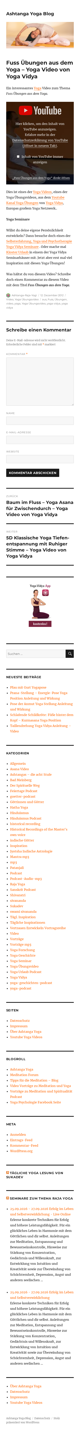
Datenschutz (20, 1021)
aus (44, 299)
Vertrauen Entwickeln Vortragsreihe (38, 928)
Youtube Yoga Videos (26, 1037)
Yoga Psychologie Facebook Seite (35, 1102)
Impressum (19, 1026)
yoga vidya (53, 303)
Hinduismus (19, 813)
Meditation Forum (24, 1075)
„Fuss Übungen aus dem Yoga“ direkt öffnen (41, 178)
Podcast (16, 873)
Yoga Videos (42, 192)
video (9, 303)
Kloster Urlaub (17, 252)
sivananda (18, 901)
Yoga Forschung (22, 950)
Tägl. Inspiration (23, 917)
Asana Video (19, 769)
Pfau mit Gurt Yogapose (28, 687)
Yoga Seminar (20, 961)
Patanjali (17, 868)
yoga (17, 303)
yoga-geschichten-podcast (31, 983)
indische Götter (22, 840)
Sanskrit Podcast (23, 890)
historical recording (25, 824)
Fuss (50, 299)
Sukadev (16, 906)
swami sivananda (23, 912)
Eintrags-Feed (21, 1140)
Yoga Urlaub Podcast (26, 972)
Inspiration (18, 846)
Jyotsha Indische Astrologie (31, 851)
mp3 (13, 862)
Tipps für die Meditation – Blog (34, 1080)
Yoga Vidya (54, 203)
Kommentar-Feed (24, 1145)
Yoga (37, 88)
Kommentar (17, 354)
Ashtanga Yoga (21, 1069)
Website (12, 451)
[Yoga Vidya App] (40, 605)
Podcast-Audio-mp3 (26, 879)
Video (10, 299)
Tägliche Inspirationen (27, 922)
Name (10, 413)
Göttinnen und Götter (27, 802)
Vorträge (17, 939)
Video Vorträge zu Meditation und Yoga (40, 1086)
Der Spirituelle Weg (25, 785)
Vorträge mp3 (20, 944)
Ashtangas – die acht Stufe (31, 774)
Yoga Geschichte (23, 955)
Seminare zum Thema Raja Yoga (41, 1198)
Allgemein (18, 764)
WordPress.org (21, 1151)
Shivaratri (17, 895)
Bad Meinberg (21, 780)
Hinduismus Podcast (26, 818)
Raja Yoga (17, 884)
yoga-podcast (20, 988)
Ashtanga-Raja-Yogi (24, 295)
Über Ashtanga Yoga (25, 1032)
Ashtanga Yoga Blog (30, 13)
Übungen (61, 299)
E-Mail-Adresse (18, 432)
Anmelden (18, 1135)
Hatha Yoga (19, 807)
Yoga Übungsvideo (27, 299)
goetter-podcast (23, 796)
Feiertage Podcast (23, 791)
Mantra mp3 (19, 857)
